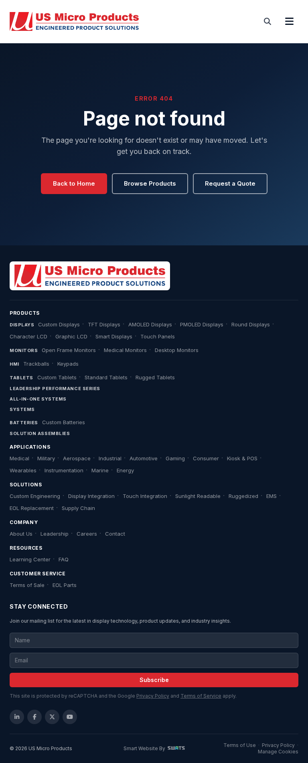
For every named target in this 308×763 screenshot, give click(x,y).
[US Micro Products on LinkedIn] (17, 717)
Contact (115, 533)
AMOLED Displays (150, 324)
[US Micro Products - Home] (74, 21)
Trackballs (36, 363)
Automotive (144, 458)
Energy (125, 470)
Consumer (206, 458)
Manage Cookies (278, 752)
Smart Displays (113, 336)
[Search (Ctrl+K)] (268, 21)
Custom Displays (59, 324)
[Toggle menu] (289, 21)
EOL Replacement (32, 508)
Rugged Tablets (155, 377)
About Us (21, 533)
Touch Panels (157, 336)
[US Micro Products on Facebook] (34, 717)
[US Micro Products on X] (52, 717)
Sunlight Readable (198, 496)
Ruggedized (243, 496)
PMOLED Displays (201, 324)
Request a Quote (230, 183)
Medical (19, 458)
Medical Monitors (125, 350)
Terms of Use (239, 745)
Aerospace (77, 458)
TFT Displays (104, 324)
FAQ (64, 559)
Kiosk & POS (242, 458)
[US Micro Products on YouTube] (70, 717)
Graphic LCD (71, 336)
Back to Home (74, 183)
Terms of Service (200, 696)
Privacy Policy (152, 696)
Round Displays (250, 324)
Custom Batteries (63, 422)
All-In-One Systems (38, 399)
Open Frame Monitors (69, 350)
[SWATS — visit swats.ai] (176, 748)
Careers (87, 533)
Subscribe (154, 679)
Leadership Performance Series (55, 388)
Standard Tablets (106, 377)
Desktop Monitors (177, 350)
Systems (22, 409)
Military (46, 458)
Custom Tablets (57, 377)
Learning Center (30, 559)
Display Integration (91, 496)
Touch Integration (145, 496)
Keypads (68, 363)
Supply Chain (78, 508)
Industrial (110, 458)
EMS (271, 496)
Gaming (175, 458)
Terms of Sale (27, 585)
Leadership (55, 533)
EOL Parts (65, 585)
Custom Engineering (35, 496)
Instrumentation (64, 470)
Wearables (23, 470)
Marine (100, 470)
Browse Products (150, 183)
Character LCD (28, 336)
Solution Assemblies (40, 433)
